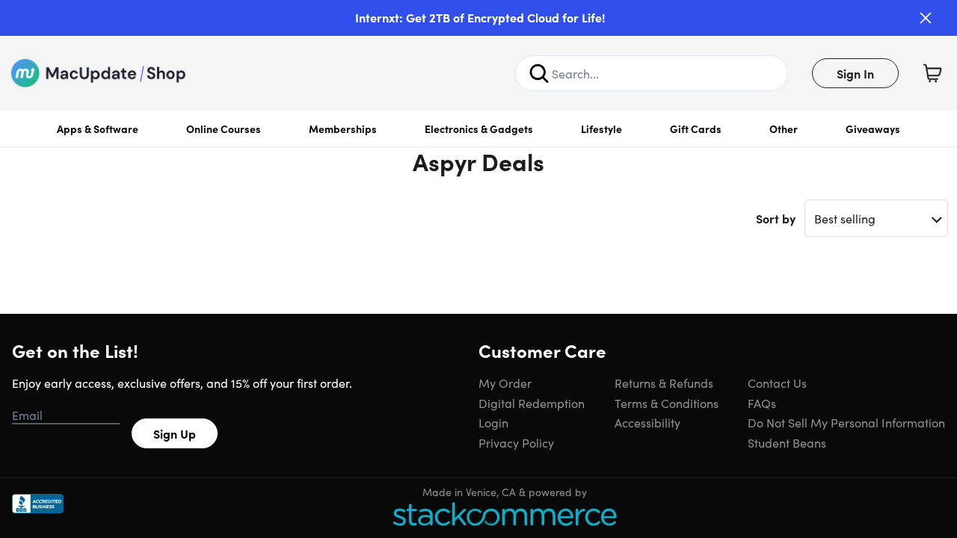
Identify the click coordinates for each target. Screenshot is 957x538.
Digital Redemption (531, 403)
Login (493, 422)
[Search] (539, 73)
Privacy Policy (516, 442)
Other (783, 128)
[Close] (926, 18)
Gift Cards (695, 128)
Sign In (855, 73)
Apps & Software (97, 128)
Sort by (776, 218)
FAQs (762, 403)
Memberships (343, 128)
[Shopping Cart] (932, 73)
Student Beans (787, 442)
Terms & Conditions (666, 403)
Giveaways (873, 128)
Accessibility (647, 422)
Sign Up (174, 433)
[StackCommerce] (505, 513)
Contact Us (777, 382)
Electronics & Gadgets (479, 128)
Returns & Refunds (664, 382)
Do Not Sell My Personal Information (846, 422)
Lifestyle (601, 128)
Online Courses (223, 128)
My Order (505, 382)
